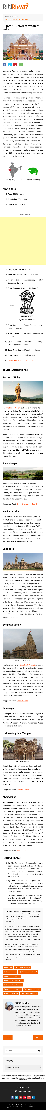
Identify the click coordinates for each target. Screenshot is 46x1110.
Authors (26, 1105)
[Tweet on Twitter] (10, 64)
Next (37, 1037)
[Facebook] (12, 1097)
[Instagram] (29, 1097)
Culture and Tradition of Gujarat (21, 360)
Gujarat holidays (24, 968)
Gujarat (9, 968)
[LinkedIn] (33, 1097)
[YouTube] (20, 1097)
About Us (12, 1105)
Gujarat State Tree (32, 989)
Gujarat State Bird (12, 976)
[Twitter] (16, 1097)
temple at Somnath (28, 665)
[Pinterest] (24, 1097)
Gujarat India (10, 972)
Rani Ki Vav (21, 850)
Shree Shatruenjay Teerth (27, 504)
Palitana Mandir (23, 789)
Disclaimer (33, 1105)
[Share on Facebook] (4, 64)
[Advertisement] (23, 241)
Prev (8, 1037)
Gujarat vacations (30, 993)
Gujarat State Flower (13, 985)
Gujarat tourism (12, 993)
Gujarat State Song (13, 989)
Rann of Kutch (22, 701)
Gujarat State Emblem (14, 980)
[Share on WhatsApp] (21, 64)
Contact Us (19, 1105)
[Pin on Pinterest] (15, 64)
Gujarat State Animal (29, 972)
